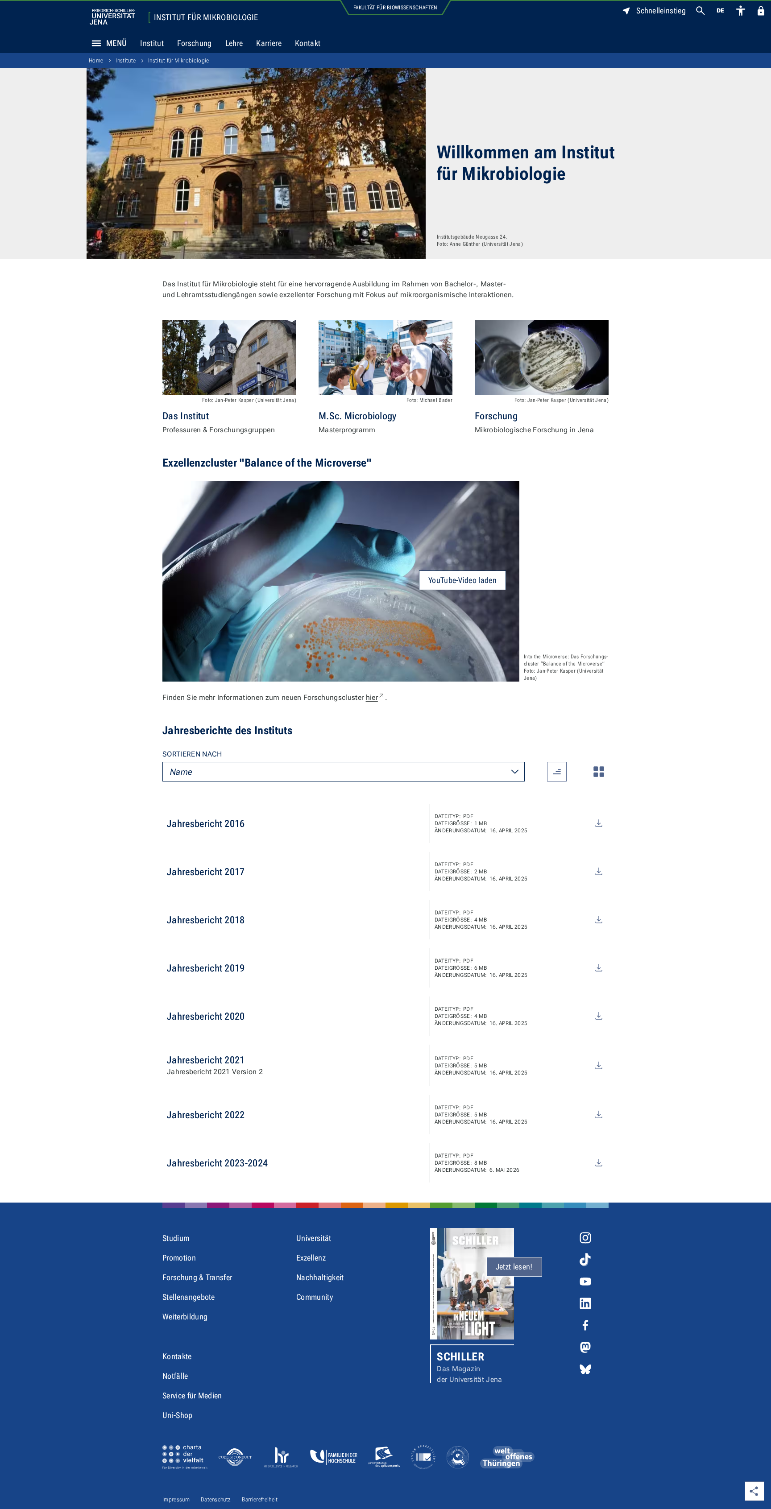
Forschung (194, 43)
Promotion (179, 1257)
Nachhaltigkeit (320, 1277)
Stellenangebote (188, 1297)
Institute (126, 60)
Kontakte (177, 1356)
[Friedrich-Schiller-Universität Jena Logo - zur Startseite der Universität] (112, 17)
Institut (152, 43)
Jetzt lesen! (514, 1266)
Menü (116, 43)
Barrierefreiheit (260, 1499)
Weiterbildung (184, 1316)
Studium (175, 1238)
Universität (314, 1238)
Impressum (176, 1499)
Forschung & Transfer (197, 1277)
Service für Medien (192, 1395)
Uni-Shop (177, 1415)
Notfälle (175, 1376)
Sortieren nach (192, 754)
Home (96, 60)
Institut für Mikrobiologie (206, 17)
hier (375, 697)
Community (314, 1297)
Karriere (269, 43)
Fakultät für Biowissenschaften (395, 7)
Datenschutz (216, 1499)
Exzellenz (311, 1257)
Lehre (234, 43)
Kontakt (307, 43)
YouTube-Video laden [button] (462, 580)
